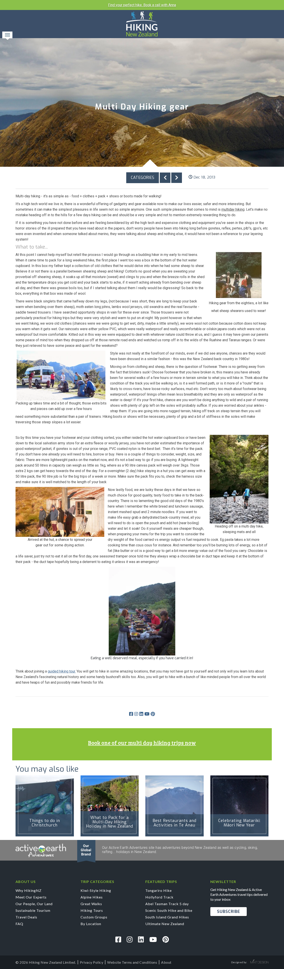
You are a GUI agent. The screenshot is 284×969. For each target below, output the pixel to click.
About (166, 962)
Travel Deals (26, 917)
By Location (91, 924)
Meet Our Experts (31, 897)
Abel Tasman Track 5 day (167, 904)
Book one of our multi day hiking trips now (142, 742)
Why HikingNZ (28, 890)
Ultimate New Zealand (164, 924)
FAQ (19, 924)
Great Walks (91, 904)
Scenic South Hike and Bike (168, 910)
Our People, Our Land (34, 904)
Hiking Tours (92, 910)
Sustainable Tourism (33, 910)
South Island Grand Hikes (167, 917)
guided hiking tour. (62, 671)
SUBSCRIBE (228, 911)
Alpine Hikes (92, 897)
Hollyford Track (159, 897)
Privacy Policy (91, 962)
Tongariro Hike (158, 890)
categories (142, 177)
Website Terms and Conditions (132, 962)
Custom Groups (94, 917)
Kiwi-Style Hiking (96, 890)
